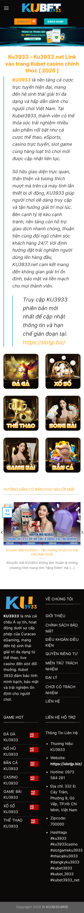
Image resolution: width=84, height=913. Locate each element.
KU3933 (11, 616)
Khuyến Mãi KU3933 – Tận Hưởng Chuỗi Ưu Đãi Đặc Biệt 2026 (42, 552)
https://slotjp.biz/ (44, 342)
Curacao (28, 634)
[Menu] (6, 8)
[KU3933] (42, 8)
